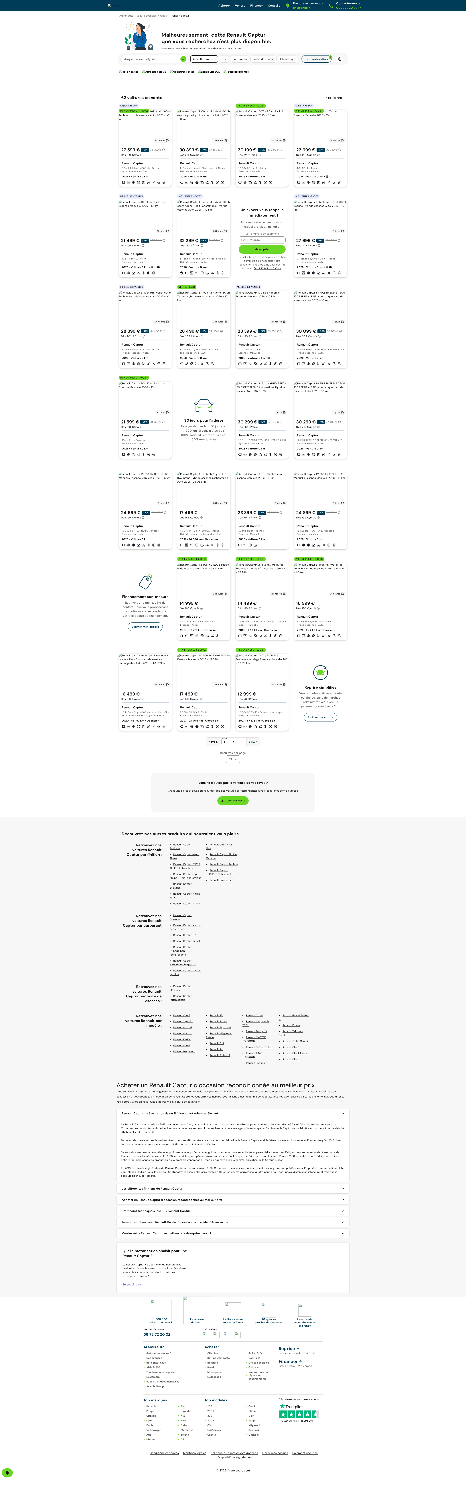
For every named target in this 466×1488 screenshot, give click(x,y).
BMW (184, 1425)
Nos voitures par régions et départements (258, 1375)
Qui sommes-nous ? (158, 1353)
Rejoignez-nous (156, 1362)
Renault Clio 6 (181, 1045)
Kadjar (252, 1420)
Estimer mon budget (145, 626)
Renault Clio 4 (254, 1015)
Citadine (212, 1353)
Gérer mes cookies (275, 1453)
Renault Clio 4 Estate (295, 1053)
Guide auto (255, 1367)
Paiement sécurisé (305, 1453)
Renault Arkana (182, 1033)
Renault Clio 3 (291, 1047)
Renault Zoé (217, 1043)
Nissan (150, 1439)
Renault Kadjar (182, 1039)
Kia (183, 1415)
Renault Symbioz (183, 1021)
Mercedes (187, 1430)
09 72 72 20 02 (157, 1334)
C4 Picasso (214, 1430)
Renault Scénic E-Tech (259, 1047)
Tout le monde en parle (160, 1372)
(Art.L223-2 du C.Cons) (268, 268)
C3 (209, 1425)
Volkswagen (153, 1430)
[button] (214, 59)
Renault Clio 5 (181, 1015)
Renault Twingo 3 (256, 1031)
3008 (210, 1420)
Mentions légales (194, 1453)
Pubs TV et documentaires (162, 1381)
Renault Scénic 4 (220, 1055)
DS (182, 1439)
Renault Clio (290, 1059)
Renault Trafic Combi (295, 1041)
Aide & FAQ (153, 1367)
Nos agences (154, 1358)
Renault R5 (216, 1015)
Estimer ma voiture (320, 717)
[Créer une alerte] (7, 1472)
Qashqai (253, 1434)
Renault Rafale (218, 1021)
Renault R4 (216, 1049)
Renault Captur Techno (224, 864)
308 (209, 1415)
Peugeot (151, 1411)
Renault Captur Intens (186, 903)
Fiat (183, 1406)
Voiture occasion (147, 15)
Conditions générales (164, 1453)
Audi (149, 1434)
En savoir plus (132, 1284)
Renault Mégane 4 (184, 1051)
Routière (212, 1362)
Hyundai (186, 1411)
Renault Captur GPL (185, 935)
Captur (211, 1434)
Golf (251, 1415)
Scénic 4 (253, 1430)
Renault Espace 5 (256, 1063)
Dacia (149, 1425)
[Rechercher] (183, 59)
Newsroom (153, 1376)
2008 (210, 1411)
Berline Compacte (218, 1358)
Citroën (151, 1415)
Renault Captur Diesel (186, 941)
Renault (151, 1406)
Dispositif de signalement (235, 1457)
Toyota (185, 1434)
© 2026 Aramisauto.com (233, 1470)
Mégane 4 (254, 1425)
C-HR (251, 1406)
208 (209, 1406)
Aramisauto (126, 15)
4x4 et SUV (255, 1353)
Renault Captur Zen (221, 880)
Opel (149, 1420)
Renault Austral (182, 1027)
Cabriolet (254, 1358)
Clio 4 (252, 1411)
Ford (184, 1420)
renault (164, 15)
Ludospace (214, 1376)
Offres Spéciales (258, 1362)
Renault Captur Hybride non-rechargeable (181, 950)
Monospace (214, 1372)
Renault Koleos (291, 1025)
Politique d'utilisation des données (234, 1453)
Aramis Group (155, 1386)
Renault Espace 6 (220, 1027)
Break (211, 1367)
